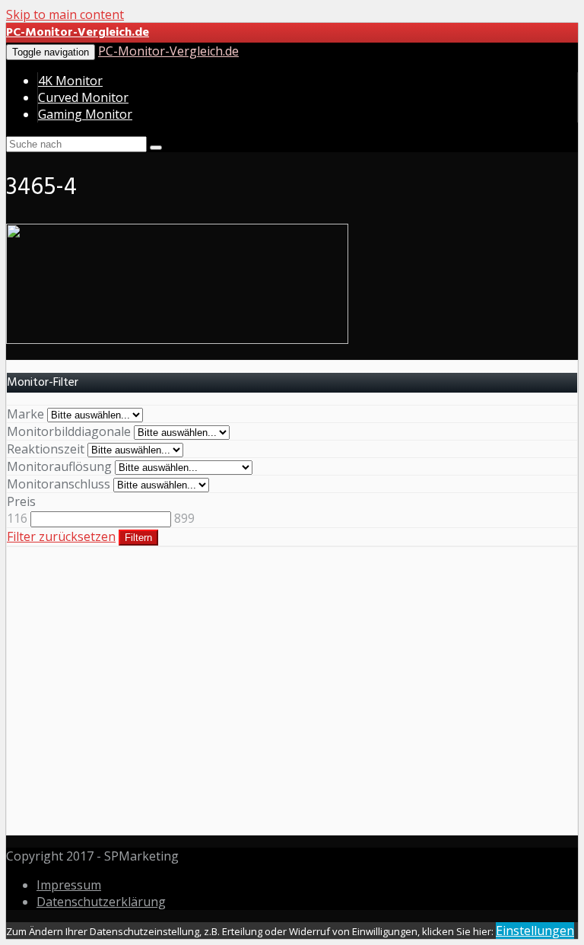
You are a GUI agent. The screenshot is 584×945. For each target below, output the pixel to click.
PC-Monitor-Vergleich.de (168, 51)
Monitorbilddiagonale (69, 431)
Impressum (68, 885)
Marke (25, 414)
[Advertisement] (292, 699)
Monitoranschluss (58, 484)
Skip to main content (65, 14)
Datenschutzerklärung (101, 901)
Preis (21, 501)
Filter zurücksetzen (61, 536)
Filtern (138, 537)
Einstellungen (535, 930)
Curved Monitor (83, 97)
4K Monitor (70, 80)
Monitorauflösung (59, 466)
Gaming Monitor (85, 114)
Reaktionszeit (45, 449)
